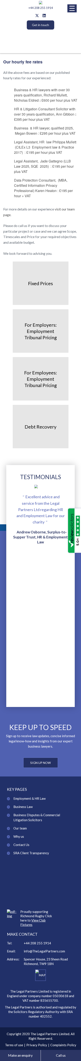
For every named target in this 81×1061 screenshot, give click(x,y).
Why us (18, 836)
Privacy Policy (36, 1045)
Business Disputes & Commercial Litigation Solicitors (36, 817)
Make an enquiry (20, 1055)
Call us (61, 1055)
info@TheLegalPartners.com (44, 951)
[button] (72, 8)
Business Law (23, 807)
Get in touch (40, 25)
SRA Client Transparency (31, 853)
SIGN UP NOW (40, 763)
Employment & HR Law (29, 798)
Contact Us (21, 845)
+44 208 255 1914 (40, 8)
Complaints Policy (63, 1045)
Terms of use (14, 1045)
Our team (20, 828)
